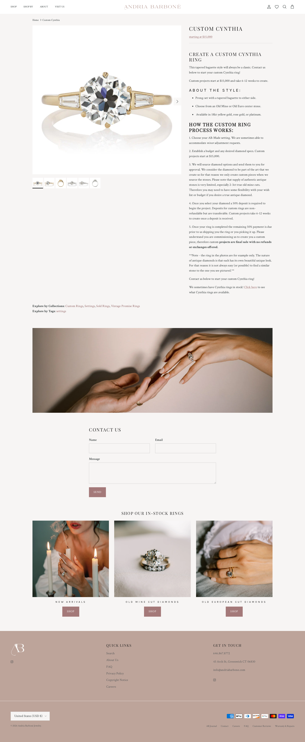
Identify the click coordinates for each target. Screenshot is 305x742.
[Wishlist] (277, 7)
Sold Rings (103, 306)
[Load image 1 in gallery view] (106, 99)
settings (61, 311)
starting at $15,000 (200, 37)
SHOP (14, 6)
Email (159, 440)
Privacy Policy (115, 673)
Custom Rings (74, 306)
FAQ (109, 667)
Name (93, 440)
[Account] (268, 7)
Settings (90, 306)
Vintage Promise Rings (125, 306)
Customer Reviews (262, 726)
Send (97, 492)
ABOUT (44, 6)
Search (110, 653)
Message (94, 459)
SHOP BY (28, 6)
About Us (112, 660)
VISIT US (59, 6)
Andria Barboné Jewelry (29, 725)
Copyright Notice (117, 680)
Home (35, 20)
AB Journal (211, 726)
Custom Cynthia (51, 20)
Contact (224, 726)
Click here (250, 287)
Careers (111, 687)
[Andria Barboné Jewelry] (152, 7)
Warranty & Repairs (284, 726)
